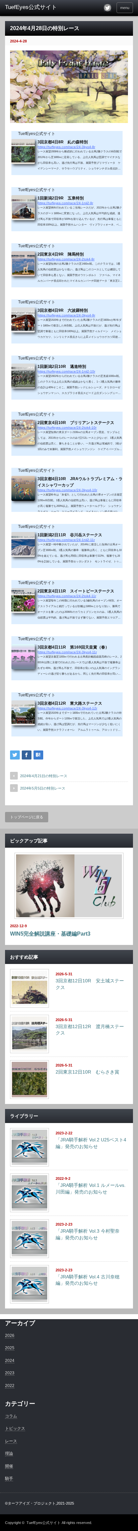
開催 (9, 1466)
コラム (11, 1416)
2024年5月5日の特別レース (42, 788)
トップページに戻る (26, 817)
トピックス (15, 1428)
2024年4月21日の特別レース (43, 776)
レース (11, 1441)
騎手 (9, 1478)
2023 (9, 1373)
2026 (9, 1335)
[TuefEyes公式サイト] (32, 7)
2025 (9, 1348)
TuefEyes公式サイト (43, 1523)
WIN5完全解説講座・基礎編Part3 (50, 934)
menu (124, 8)
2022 (9, 1385)
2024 (9, 1360)
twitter (107, 7)
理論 (9, 1453)
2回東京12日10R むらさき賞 (87, 1072)
